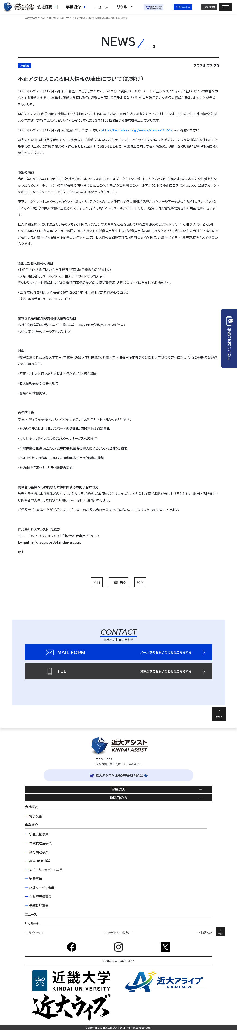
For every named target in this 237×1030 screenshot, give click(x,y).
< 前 (97, 582)
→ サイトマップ (34, 932)
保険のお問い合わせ (229, 344)
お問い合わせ (210, 7)
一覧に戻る (118, 582)
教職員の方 (118, 798)
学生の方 (118, 789)
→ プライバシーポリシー (117, 932)
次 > (140, 582)
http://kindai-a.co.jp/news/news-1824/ (136, 130)
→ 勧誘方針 (204, 932)
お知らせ (24, 65)
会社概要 (44, 7)
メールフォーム (184, 7)
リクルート (125, 7)
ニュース (101, 7)
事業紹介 (73, 7)
